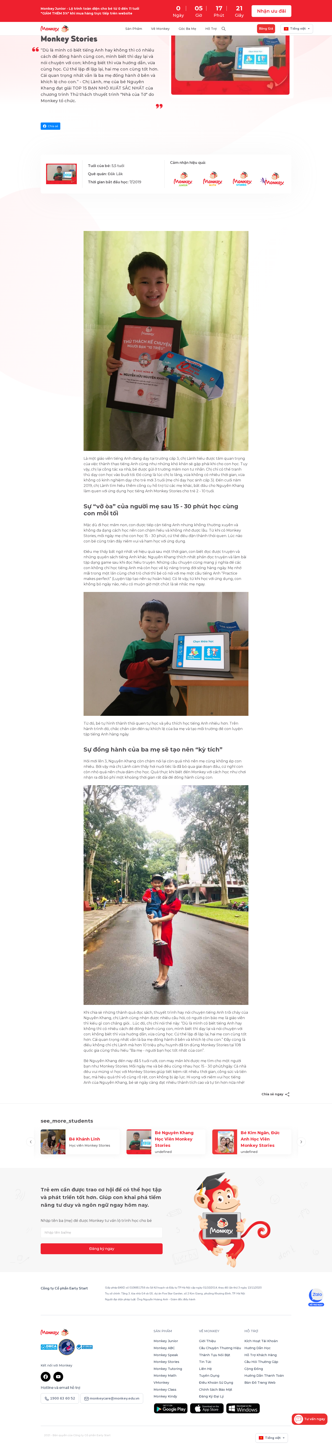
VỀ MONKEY (209, 1331)
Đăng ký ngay (101, 1249)
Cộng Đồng (253, 1369)
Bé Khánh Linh (84, 1139)
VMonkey (161, 1383)
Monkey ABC (164, 1348)
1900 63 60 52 (59, 1298)
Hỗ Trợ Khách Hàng (260, 1355)
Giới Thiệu (207, 1341)
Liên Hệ (205, 1369)
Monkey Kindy (165, 1396)
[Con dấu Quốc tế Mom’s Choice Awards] (67, 1347)
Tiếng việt (298, 28)
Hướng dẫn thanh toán (264, 1376)
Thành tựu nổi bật (214, 1355)
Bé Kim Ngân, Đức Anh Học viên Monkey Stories (260, 1139)
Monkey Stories (166, 1362)
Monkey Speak (166, 1355)
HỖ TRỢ (251, 1331)
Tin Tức (205, 1362)
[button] (309, 1419)
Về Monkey (160, 29)
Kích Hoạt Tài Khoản (261, 1341)
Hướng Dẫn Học (257, 1348)
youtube (58, 1377)
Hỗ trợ (211, 29)
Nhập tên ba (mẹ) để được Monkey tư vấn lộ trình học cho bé (96, 1220)
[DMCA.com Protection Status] (49, 1347)
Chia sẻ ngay (272, 1094)
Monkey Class (165, 1390)
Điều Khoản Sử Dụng (216, 1383)
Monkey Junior (166, 1341)
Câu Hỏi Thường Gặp (261, 1362)
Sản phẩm (163, 1331)
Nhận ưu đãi (271, 11)
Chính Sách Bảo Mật (215, 1390)
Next (301, 1141)
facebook (46, 1377)
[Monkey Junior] (94, 1332)
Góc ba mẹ (187, 29)
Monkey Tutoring (168, 1369)
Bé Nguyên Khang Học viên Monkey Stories (174, 1139)
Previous (30, 1141)
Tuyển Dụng (209, 1376)
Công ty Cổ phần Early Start (64, 1288)
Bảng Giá (266, 28)
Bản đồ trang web (260, 1383)
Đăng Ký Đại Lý (211, 1396)
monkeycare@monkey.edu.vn (114, 1398)
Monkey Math (165, 1376)
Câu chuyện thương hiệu (220, 1348)
